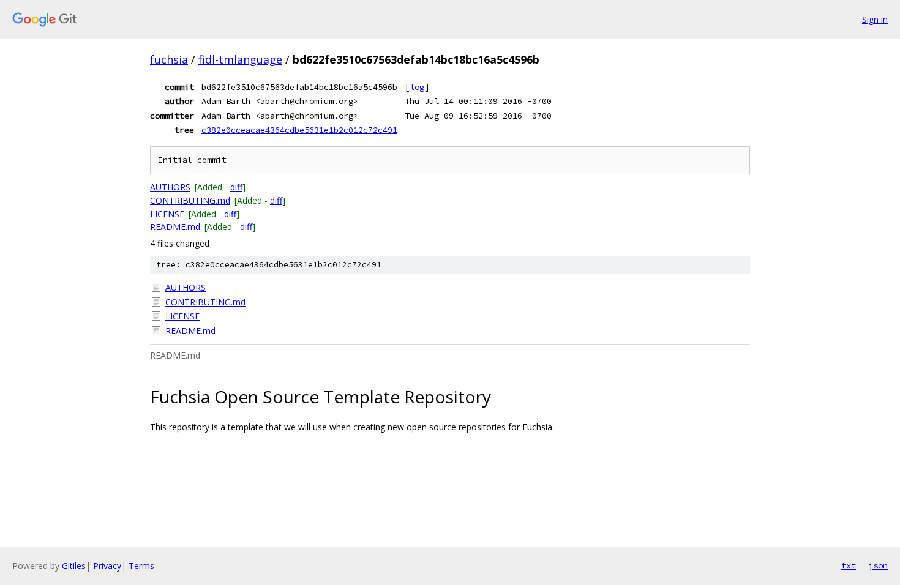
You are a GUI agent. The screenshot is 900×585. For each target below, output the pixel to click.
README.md (175, 227)
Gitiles (74, 566)
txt (848, 565)
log (417, 86)
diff (236, 187)
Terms (141, 566)
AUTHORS (170, 187)
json (878, 565)
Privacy (107, 566)
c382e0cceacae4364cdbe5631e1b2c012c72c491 (299, 129)
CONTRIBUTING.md (190, 200)
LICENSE (167, 214)
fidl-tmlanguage (240, 59)
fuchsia (169, 59)
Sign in (875, 19)
